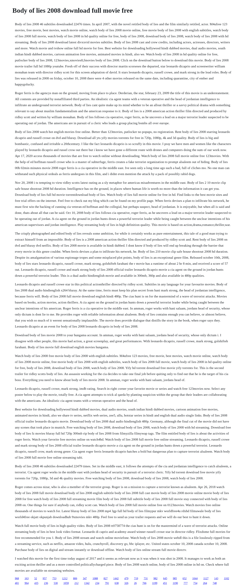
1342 (87, 583)
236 (46, 583)
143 (216, 578)
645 (165, 578)
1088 (95, 578)
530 (56, 583)
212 (76, 583)
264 (205, 583)
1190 (175, 583)
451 (165, 583)
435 (36, 583)
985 (175, 578)
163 (27, 578)
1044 (195, 578)
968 (17, 578)
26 (135, 583)
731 (146, 578)
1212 (64, 578)
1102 (226, 578)
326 (126, 583)
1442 (116, 578)
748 (215, 583)
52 (35, 578)
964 (27, 583)
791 (107, 583)
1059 (66, 583)
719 (136, 578)
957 (45, 578)
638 (117, 583)
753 (54, 578)
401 (17, 583)
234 (97, 583)
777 (186, 583)
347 (85, 578)
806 (75, 578)
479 (126, 578)
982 (155, 578)
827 (106, 578)
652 (185, 578)
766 (144, 583)
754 (195, 583)
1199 (154, 583)
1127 (206, 578)
